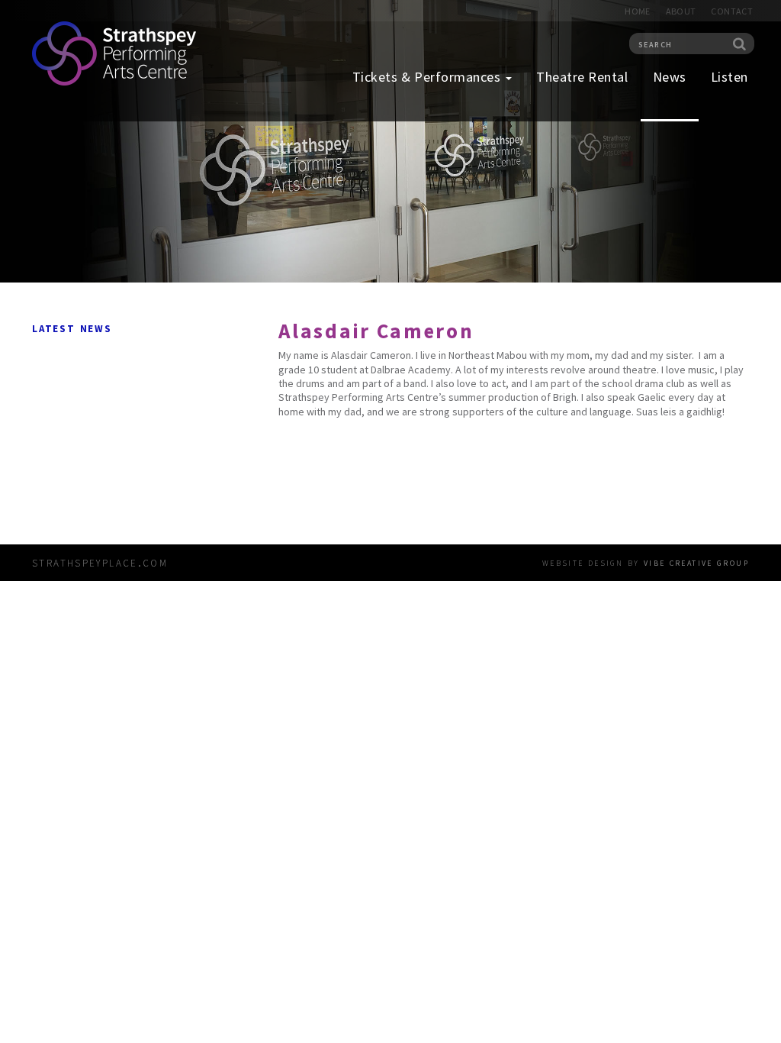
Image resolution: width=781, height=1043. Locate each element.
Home (637, 11)
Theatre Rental (582, 77)
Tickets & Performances (428, 77)
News (669, 77)
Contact (732, 11)
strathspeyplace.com (100, 561)
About (681, 11)
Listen (729, 77)
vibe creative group (696, 562)
